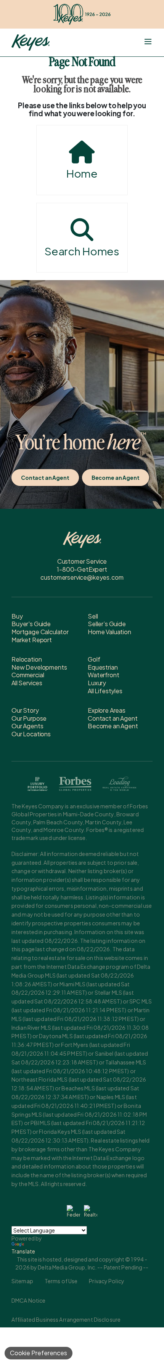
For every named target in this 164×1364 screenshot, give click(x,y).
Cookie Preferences (38, 1353)
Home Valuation (109, 632)
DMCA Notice (28, 1300)
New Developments (39, 667)
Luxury (97, 683)
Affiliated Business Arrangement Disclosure (66, 1319)
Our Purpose (29, 718)
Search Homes (82, 251)
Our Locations (31, 734)
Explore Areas (106, 710)
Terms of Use (61, 1280)
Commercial (27, 675)
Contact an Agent (45, 477)
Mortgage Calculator (40, 632)
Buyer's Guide (31, 624)
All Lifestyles (105, 691)
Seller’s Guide (107, 624)
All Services (26, 683)
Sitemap (22, 1280)
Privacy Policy (106, 1280)
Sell (93, 616)
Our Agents (27, 726)
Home (82, 173)
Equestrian (102, 667)
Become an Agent (116, 477)
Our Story (25, 710)
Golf (94, 659)
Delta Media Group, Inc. (67, 1267)
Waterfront (103, 675)
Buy (17, 616)
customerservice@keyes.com (81, 577)
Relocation (26, 659)
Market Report (31, 640)
